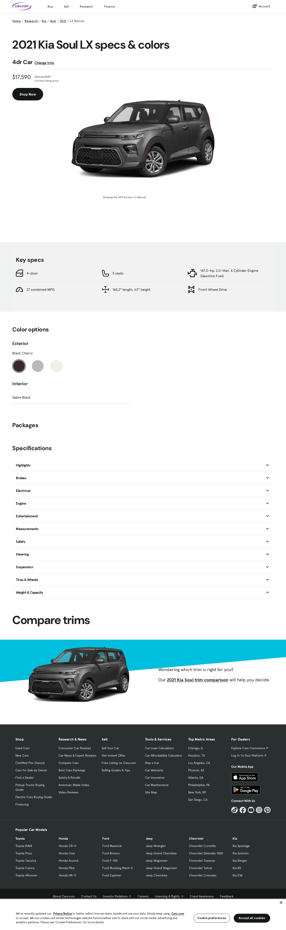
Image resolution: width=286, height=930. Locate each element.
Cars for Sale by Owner (31, 770)
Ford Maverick (112, 846)
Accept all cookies (252, 918)
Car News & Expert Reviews (77, 755)
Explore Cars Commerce (248, 748)
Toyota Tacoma (25, 861)
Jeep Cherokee (156, 875)
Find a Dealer (24, 778)
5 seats (118, 273)
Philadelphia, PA (199, 785)
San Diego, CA (197, 800)
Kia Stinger (240, 861)
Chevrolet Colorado (202, 875)
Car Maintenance (157, 785)
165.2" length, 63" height (132, 289)
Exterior (20, 343)
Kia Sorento (240, 853)
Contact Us (89, 896)
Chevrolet (196, 838)
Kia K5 (237, 868)
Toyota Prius (23, 853)
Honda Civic (67, 853)
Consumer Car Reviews (75, 748)
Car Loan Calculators (159, 748)
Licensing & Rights (167, 896)
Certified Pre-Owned (29, 763)
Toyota (20, 838)
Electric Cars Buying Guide (33, 797)
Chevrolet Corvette (202, 846)
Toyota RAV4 (23, 846)
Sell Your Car (110, 748)
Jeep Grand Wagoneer (161, 868)
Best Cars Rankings (72, 770)
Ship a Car (152, 763)
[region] (143, 914)
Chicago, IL (195, 748)
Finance (109, 6)
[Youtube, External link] (251, 810)
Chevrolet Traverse (202, 861)
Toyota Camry (24, 868)
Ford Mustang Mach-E (117, 868)
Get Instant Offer (113, 755)
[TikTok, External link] (234, 810)
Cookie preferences (211, 918)
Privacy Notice (62, 913)
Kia (44, 21)
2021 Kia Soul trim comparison (197, 680)
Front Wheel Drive (212, 289)
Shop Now (27, 94)
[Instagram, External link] (259, 810)
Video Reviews (68, 792)
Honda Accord (68, 861)
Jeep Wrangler (156, 846)
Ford (105, 838)
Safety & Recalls (69, 778)
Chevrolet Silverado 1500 (206, 853)
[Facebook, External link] (243, 810)
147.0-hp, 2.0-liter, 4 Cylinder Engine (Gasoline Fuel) (229, 273)
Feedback (226, 896)
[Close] (281, 902)
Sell (66, 6)
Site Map (151, 792)
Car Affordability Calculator (163, 755)
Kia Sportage (241, 846)
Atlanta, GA (195, 778)
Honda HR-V (67, 875)
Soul (53, 21)
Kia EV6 (238, 875)
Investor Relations (115, 896)
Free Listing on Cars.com (119, 763)
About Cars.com (64, 896)
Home (16, 21)
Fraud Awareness (202, 896)
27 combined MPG (41, 289)
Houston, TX (196, 755)
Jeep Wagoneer (157, 861)
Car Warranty (154, 770)
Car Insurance (154, 778)
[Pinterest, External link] (267, 810)
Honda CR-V (67, 846)
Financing (22, 804)
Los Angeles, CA (199, 763)
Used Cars (22, 748)
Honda (63, 838)
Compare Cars (69, 763)
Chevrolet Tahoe (200, 868)
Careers (143, 896)
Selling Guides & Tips (116, 770)
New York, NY (197, 792)
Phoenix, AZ (196, 770)
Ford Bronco (111, 853)
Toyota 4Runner (26, 875)
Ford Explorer (111, 875)
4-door (32, 273)
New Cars (22, 755)
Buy (50, 6)
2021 (63, 21)
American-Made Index (74, 785)
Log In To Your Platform (247, 755)
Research (86, 6)
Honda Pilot (67, 868)
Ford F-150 (110, 861)
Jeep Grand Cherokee (161, 853)
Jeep (149, 838)
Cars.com (177, 913)
